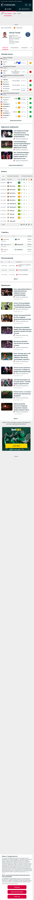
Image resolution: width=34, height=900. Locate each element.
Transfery (24, 47)
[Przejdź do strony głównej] (9, 5)
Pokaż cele (17, 896)
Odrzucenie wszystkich (17, 892)
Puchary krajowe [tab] (12, 176)
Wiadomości (15, 47)
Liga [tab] (3, 176)
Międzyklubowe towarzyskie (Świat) (13, 75)
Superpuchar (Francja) (9, 66)
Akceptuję (17, 887)
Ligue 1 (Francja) (7, 57)
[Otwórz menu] (29, 4)
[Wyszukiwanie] (26, 4)
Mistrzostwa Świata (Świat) (11, 93)
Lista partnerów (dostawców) (10, 883)
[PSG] (28, 37)
